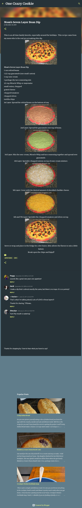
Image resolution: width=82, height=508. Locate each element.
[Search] (36, 3)
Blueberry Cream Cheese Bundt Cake (29, 449)
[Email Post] (5, 255)
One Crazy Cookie (20, 4)
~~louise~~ (14, 297)
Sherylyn (13, 311)
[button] (5, 29)
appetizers (8, 258)
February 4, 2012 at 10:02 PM (26, 311)
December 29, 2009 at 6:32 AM (23, 286)
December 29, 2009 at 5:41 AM (24, 276)
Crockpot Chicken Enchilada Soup (28, 484)
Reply (12, 282)
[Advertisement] (41, 373)
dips (15, 258)
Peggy (12, 276)
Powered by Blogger (42, 505)
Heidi (12, 286)
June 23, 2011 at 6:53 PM (26, 296)
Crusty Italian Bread (23, 415)
